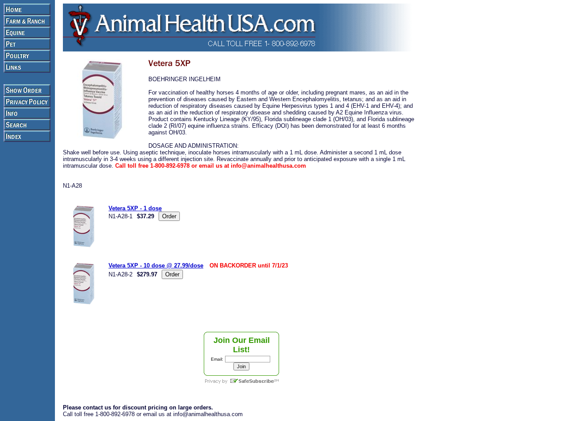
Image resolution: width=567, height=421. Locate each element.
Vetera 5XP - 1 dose (135, 208)
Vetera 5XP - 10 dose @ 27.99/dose (156, 265)
